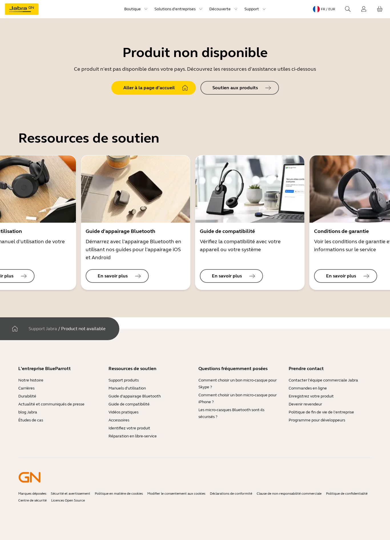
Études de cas (30, 420)
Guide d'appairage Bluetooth (134, 396)
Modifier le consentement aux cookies (176, 494)
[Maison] (15, 329)
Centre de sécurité (32, 500)
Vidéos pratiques (123, 412)
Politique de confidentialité (346, 494)
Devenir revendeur (305, 404)
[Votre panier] (380, 9)
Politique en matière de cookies (119, 494)
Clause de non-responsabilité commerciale (289, 494)
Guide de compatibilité (129, 404)
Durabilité (27, 396)
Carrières (26, 388)
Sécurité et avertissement (70, 494)
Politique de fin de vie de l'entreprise (321, 412)
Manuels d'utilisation (127, 388)
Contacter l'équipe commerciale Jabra (323, 380)
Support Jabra (43, 328)
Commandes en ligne (308, 388)
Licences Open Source (68, 500)
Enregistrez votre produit (311, 396)
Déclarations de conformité (231, 494)
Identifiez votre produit (129, 428)
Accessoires (118, 420)
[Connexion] (364, 9)
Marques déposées (32, 494)
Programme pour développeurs (317, 420)
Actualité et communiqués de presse (51, 404)
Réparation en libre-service (132, 436)
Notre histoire (30, 380)
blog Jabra (27, 412)
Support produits (123, 380)
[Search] (348, 9)
